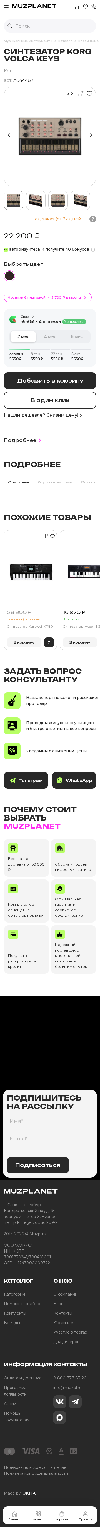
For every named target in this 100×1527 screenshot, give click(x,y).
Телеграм (30, 780)
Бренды (12, 1322)
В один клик (50, 400)
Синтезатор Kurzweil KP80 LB (30, 628)
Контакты (62, 1313)
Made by (20, 1493)
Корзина (62, 1519)
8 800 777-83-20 (70, 1378)
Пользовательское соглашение (35, 1467)
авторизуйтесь (24, 249)
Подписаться (38, 1165)
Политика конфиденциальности (36, 1473)
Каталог (38, 1519)
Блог (58, 1303)
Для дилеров (66, 1341)
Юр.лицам (63, 1322)
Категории (14, 1294)
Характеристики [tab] (55, 482)
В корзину (24, 642)
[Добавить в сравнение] (79, 93)
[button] (94, 6)
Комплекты (15, 1313)
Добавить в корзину (50, 381)
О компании (65, 1294)
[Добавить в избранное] (88, 93)
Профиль (85, 1519)
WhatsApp (79, 780)
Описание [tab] (18, 482)
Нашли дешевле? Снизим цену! (41, 415)
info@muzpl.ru (67, 1387)
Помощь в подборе (23, 1303)
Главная (15, 1519)
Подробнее (20, 440)
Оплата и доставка (22, 1378)
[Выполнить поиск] (10, 26)
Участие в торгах (70, 1332)
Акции (10, 1403)
